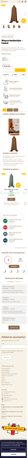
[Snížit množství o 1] (5, 70)
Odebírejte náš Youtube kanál (10, 399)
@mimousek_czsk (8, 401)
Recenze (3, 381)
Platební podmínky (5, 372)
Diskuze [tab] (16, 110)
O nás (2, 377)
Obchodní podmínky (5, 368)
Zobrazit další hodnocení (20, 248)
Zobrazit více (14, 327)
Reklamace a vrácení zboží (7, 375)
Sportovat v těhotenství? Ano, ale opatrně (11, 416)
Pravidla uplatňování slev (7, 384)
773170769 (6, 393)
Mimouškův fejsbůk (8, 395)
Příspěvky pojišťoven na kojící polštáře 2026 (12, 406)
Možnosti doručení (6, 54)
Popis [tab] (4, 110)
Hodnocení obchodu (14, 278)
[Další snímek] (26, 14)
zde (19, 445)
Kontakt (3, 379)
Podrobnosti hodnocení (7, 37)
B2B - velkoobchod (5, 382)
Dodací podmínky (5, 370)
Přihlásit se (6, 357)
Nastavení (13, 449)
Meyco (7, 60)
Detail (11, 199)
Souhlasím (13, 454)
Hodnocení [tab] (9, 110)
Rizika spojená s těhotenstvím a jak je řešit (11, 411)
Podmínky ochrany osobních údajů (9, 374)
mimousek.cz (7, 397)
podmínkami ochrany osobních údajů (12, 351)
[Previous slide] (1, 192)
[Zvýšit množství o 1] (12, 70)
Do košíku (21, 70)
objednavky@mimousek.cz (10, 392)
